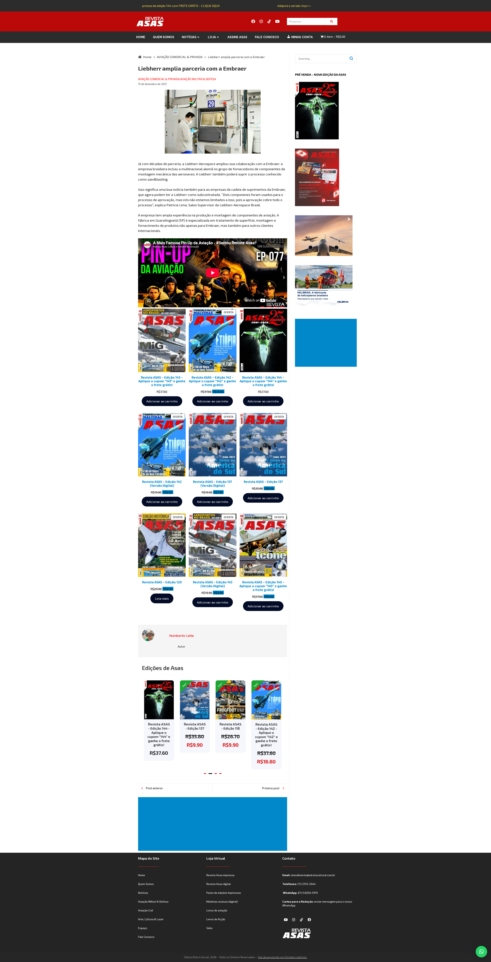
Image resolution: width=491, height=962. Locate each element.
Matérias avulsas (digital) (222, 901)
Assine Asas (237, 37)
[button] (205, 773)
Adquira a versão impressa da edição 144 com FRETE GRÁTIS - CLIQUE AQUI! (158, 5)
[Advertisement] (213, 824)
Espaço (142, 928)
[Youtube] (277, 21)
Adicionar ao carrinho (162, 401)
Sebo (209, 928)
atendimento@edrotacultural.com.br (313, 875)
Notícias (189, 37)
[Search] (331, 21)
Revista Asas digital (218, 884)
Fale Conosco (267, 37)
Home (140, 37)
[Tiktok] (269, 21)
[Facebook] (253, 21)
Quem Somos (163, 37)
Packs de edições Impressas (223, 892)
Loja (212, 37)
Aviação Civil (145, 910)
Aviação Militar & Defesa (153, 901)
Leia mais (162, 598)
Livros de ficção (215, 919)
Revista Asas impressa (220, 875)
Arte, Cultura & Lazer (151, 919)
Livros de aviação (216, 910)
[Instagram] (261, 21)
